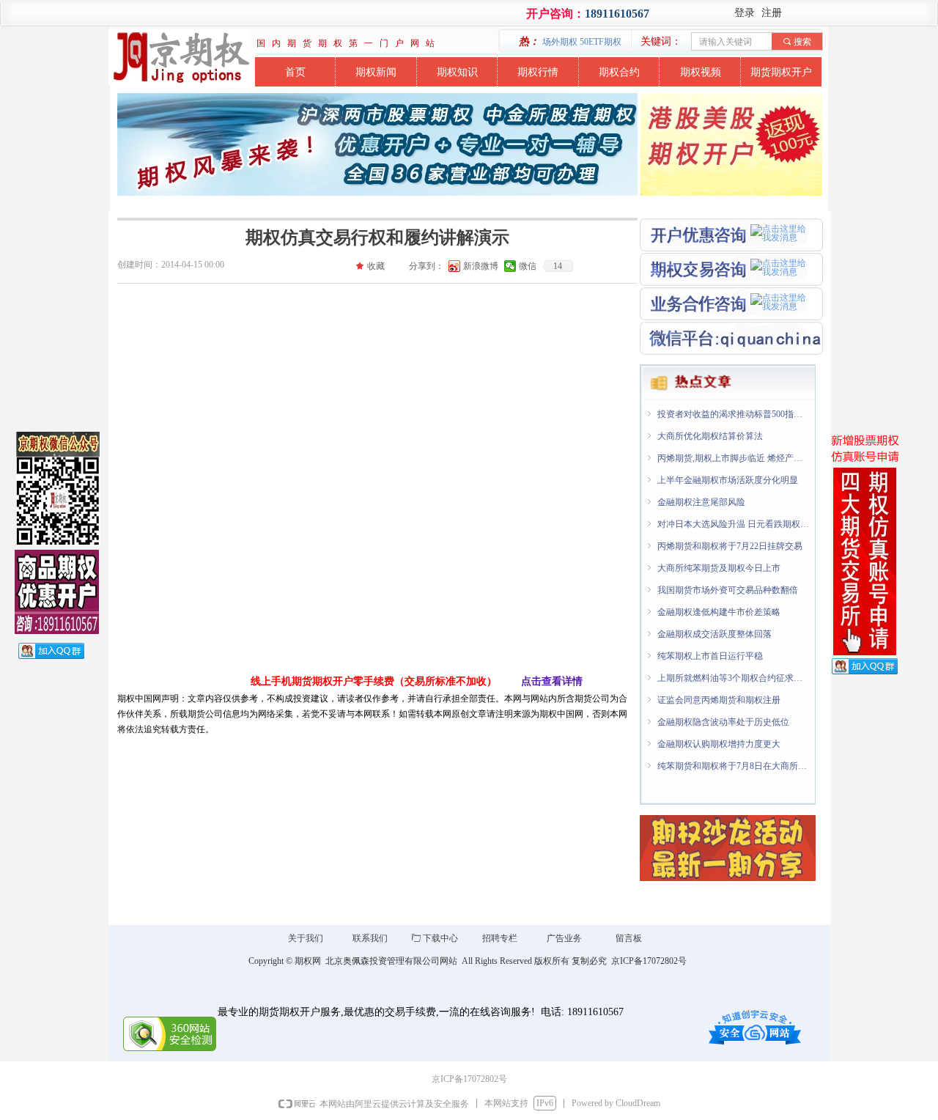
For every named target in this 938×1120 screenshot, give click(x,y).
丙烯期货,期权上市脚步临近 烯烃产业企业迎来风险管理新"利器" (733, 454)
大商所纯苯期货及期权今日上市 (718, 564)
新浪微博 (480, 266)
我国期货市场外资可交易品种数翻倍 (727, 586)
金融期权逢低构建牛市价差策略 (718, 608)
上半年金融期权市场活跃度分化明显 (727, 476)
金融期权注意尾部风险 (701, 498)
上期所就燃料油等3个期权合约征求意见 (733, 674)
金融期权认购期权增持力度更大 (718, 740)
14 (557, 266)
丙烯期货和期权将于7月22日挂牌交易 (729, 542)
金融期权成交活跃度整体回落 (714, 630)
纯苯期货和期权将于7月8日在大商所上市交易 (733, 762)
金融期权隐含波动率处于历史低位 (723, 718)
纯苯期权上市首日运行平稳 (710, 652)
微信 (527, 266)
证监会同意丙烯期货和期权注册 (718, 696)
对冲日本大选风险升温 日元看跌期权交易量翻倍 (733, 520)
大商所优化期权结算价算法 (710, 432)
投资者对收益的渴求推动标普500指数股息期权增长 (733, 410)
